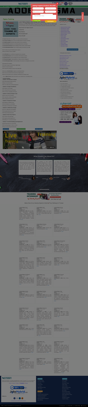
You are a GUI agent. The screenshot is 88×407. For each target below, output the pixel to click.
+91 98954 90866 (36, 20)
